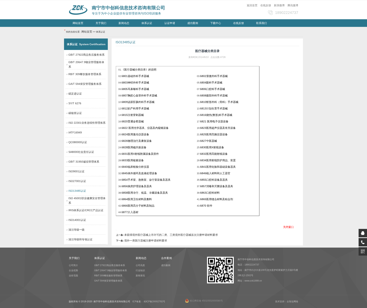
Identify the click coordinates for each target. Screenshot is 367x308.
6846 (203, 173)
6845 (125, 173)
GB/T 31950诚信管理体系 (83, 161)
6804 (211, 82)
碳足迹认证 (75, 93)
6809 (138, 101)
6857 (203, 186)
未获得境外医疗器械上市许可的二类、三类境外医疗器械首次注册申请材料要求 (171, 234)
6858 (125, 192)
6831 (140, 153)
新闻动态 (124, 23)
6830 (212, 147)
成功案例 (192, 23)
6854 (125, 179)
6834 (203, 160)
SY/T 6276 (74, 103)
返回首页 (252, 5)
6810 (219, 101)
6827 (203, 140)
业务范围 (73, 275)
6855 (203, 179)
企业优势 (73, 270)
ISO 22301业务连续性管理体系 (87, 122)
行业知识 (140, 270)
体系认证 (146, 23)
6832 (203, 153)
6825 (203, 134)
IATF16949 (75, 132)
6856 (125, 186)
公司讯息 (140, 265)
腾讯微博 (292, 5)
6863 (210, 192)
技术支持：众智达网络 (286, 301)
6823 (218, 127)
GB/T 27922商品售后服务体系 (86, 54)
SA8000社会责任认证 (81, 151)
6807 (139, 95)
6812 (135, 108)
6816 (216, 114)
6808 (214, 95)
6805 (135, 89)
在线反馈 (265, 5)
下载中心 (215, 23)
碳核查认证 (75, 113)
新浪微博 (279, 5)
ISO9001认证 (76, 171)
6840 (125, 166)
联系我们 (261, 23)
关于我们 (101, 23)
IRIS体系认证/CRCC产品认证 (85, 210)
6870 (206, 205)
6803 (135, 82)
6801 (135, 76)
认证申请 (169, 23)
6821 (214, 121)
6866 (138, 205)
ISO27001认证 (77, 181)
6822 (145, 127)
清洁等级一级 (76, 229)
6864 (137, 199)
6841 (203, 166)
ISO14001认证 (77, 219)
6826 (125, 140)
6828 (125, 147)
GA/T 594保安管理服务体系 (84, 83)
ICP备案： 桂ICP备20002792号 (148, 301)
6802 (214, 76)
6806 (212, 89)
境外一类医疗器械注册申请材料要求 (145, 240)
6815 (133, 114)
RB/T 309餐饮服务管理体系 (84, 74)
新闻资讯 (140, 275)
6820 (133, 121)
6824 (135, 134)
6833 (125, 160)
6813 (214, 108)
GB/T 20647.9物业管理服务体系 (110, 270)
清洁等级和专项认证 (80, 239)
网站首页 (78, 23)
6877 (130, 212)
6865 (216, 199)
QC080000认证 (77, 142)
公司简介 (73, 265)
